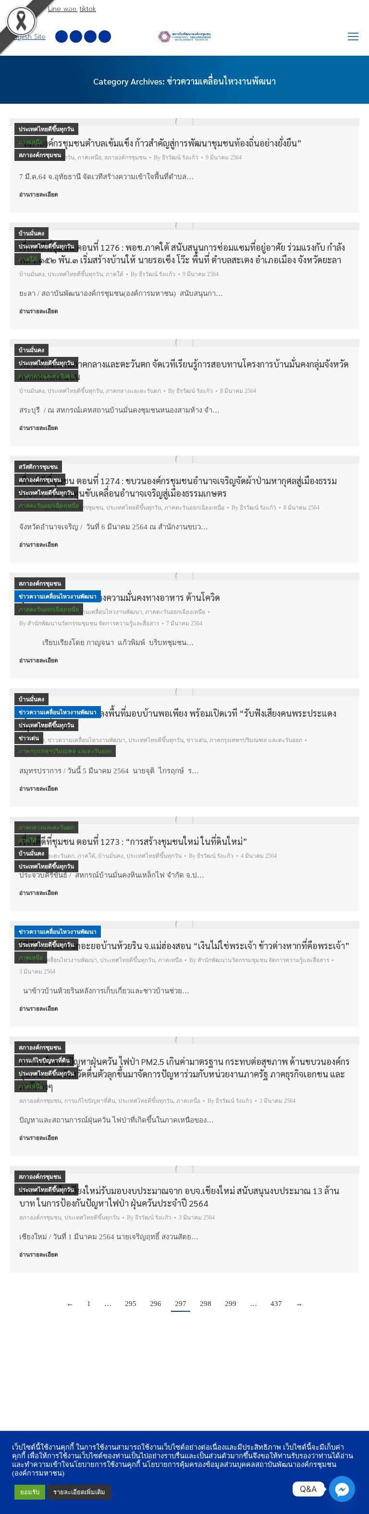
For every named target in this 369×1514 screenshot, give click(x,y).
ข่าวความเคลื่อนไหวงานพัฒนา (58, 596)
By (176, 157)
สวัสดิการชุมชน (38, 467)
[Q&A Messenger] (342, 1489)
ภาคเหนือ (31, 142)
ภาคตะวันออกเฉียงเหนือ (49, 505)
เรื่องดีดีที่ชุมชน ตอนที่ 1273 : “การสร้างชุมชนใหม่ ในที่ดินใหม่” (133, 841)
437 (276, 1303)
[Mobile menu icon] (353, 36)
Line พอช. (62, 8)
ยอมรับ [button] (29, 1492)
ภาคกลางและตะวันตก (46, 376)
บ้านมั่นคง (31, 233)
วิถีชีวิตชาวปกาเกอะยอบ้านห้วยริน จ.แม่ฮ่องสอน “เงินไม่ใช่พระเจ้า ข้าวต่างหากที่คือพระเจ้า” (184, 945)
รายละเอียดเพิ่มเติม (79, 1492)
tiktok (88, 8)
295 (130, 1303)
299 (230, 1303)
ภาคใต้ (28, 259)
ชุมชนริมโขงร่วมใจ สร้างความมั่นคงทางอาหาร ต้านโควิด (119, 597)
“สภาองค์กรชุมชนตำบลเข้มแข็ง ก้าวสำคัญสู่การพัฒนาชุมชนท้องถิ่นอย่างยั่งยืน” (160, 142)
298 (205, 1303)
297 (180, 1303)
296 (155, 1303)
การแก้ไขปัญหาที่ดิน (44, 1060)
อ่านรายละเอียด (38, 194)
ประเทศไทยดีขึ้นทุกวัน (46, 129)
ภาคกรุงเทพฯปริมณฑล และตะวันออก (65, 751)
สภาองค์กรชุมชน (40, 155)
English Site (28, 36)
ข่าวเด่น (29, 738)
